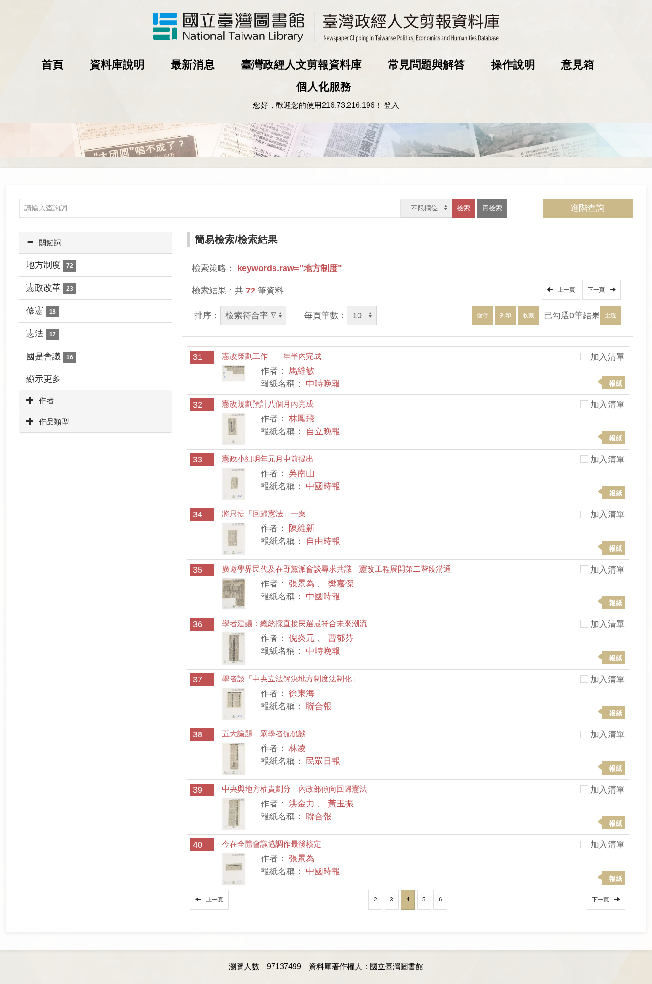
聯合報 (319, 706)
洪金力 (302, 803)
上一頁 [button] (565, 289)
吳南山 (302, 473)
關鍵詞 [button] (50, 243)
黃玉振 (341, 803)
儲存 (482, 315)
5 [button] (424, 899)
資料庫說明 (117, 64)
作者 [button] (46, 401)
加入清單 (607, 357)
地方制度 (49, 265)
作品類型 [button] (54, 422)
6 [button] (440, 899)
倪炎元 (302, 638)
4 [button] (408, 899)
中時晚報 (323, 383)
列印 (505, 315)
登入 (391, 105)
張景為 (302, 583)
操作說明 (513, 64)
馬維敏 (302, 371)
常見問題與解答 (426, 64)
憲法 (41, 333)
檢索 (463, 208)
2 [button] (375, 899)
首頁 (52, 64)
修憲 (41, 310)
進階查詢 (587, 208)
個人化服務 (323, 86)
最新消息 (193, 64)
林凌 (297, 748)
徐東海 (302, 693)
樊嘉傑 (341, 583)
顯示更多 (43, 379)
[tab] (95, 242)
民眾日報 (323, 761)
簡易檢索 (215, 239)
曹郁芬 (341, 638)
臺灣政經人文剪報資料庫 (301, 64)
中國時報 (323, 486)
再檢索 (492, 208)
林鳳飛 (302, 418)
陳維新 (302, 528)
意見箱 (577, 64)
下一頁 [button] (598, 289)
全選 (610, 315)
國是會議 (49, 356)
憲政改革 (49, 288)
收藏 (528, 315)
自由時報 (323, 541)
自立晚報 (323, 431)
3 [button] (391, 899)
